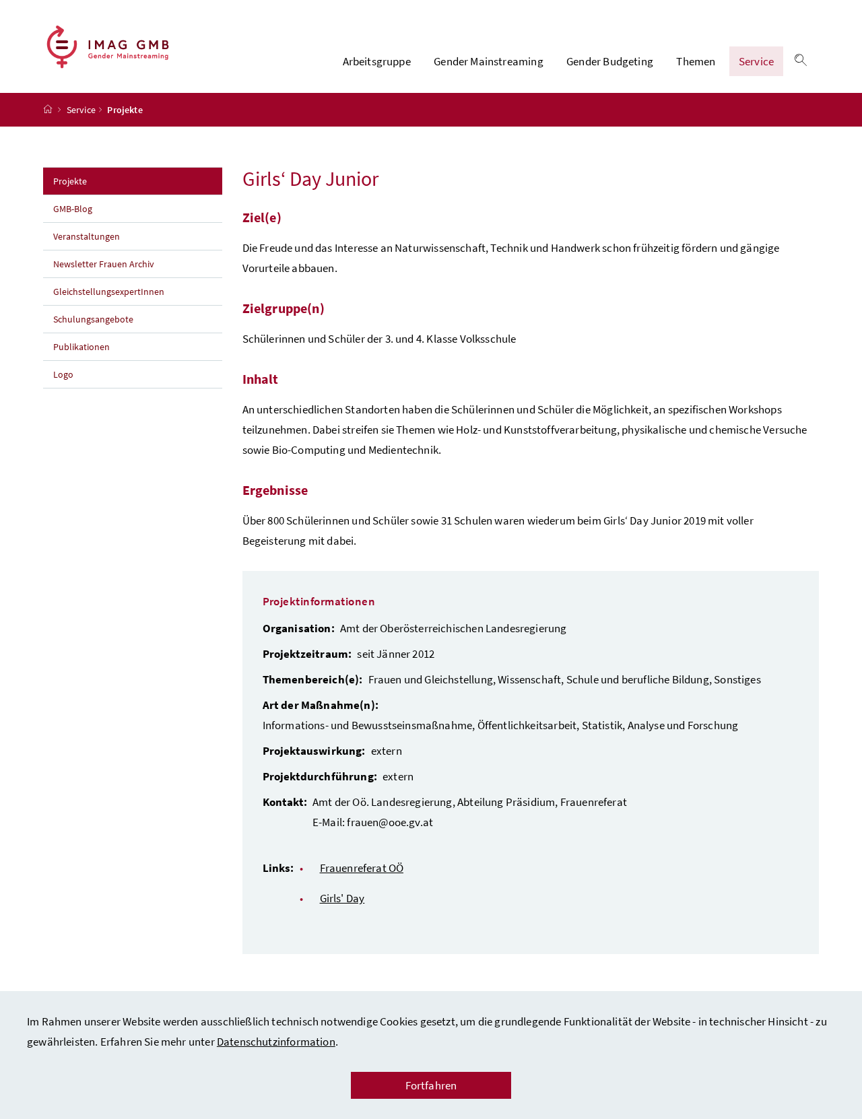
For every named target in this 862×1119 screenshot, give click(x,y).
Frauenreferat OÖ (362, 867)
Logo (63, 374)
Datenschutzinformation (276, 1041)
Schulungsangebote (93, 319)
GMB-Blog (72, 209)
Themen (695, 61)
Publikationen (81, 347)
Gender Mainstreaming (488, 61)
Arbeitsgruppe (377, 61)
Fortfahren (431, 1085)
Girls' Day (342, 898)
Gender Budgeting (609, 61)
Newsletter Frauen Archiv (103, 264)
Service (756, 61)
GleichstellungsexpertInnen (108, 291)
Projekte (99, 180)
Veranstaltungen (87, 236)
